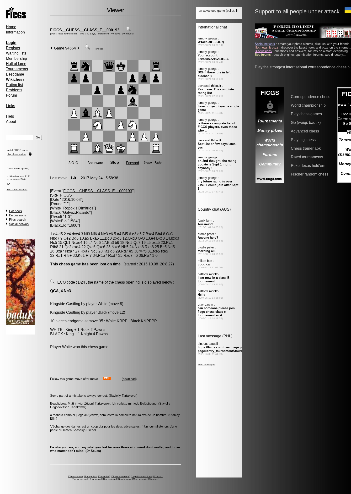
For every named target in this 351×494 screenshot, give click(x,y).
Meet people (140, 479)
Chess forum (76, 476)
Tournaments (17, 69)
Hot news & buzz (266, 47)
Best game (15, 74)
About (11, 122)
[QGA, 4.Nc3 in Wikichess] (52, 282)
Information (15, 32)
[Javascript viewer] (87, 48)
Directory (154, 479)
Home (11, 27)
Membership (16, 58)
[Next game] (78, 48)
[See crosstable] (128, 30)
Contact (158, 476)
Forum (11, 95)
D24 (81, 282)
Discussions (17, 215)
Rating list (14, 85)
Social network (19, 224)
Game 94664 (65, 48)
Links (10, 106)
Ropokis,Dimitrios (78, 208)
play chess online (16, 154)
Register (13, 48)
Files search (17, 219)
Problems (14, 90)
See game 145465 (17, 189)
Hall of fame (16, 64)
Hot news (15, 211)
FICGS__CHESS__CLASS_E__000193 (84, 30)
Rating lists (91, 476)
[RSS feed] (107, 379)
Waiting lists (16, 53)
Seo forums (124, 479)
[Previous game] (51, 48)
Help (10, 116)
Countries (104, 476)
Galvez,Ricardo (76, 212)
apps (24, 150)
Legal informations (142, 476)
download (129, 379)
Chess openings (120, 476)
